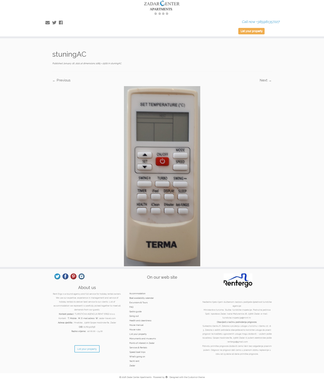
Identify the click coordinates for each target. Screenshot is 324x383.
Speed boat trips (137, 352)
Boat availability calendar (141, 298)
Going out (134, 316)
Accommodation (137, 293)
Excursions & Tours (138, 302)
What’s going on (137, 356)
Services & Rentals (138, 347)
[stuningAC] (162, 176)
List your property (252, 30)
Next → (266, 80)
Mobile (73, 318)
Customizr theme (196, 377)
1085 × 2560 (101, 63)
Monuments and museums (142, 338)
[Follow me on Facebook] (62, 22)
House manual (136, 325)
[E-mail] (48, 22)
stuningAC (115, 63)
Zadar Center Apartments (139, 377)
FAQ (131, 307)
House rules (135, 329)
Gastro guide (135, 311)
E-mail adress (87, 318)
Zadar (132, 365)
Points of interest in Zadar (141, 343)
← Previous (61, 80)
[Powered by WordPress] (166, 376)
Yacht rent (134, 361)
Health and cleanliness (140, 320)
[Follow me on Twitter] (55, 22)
